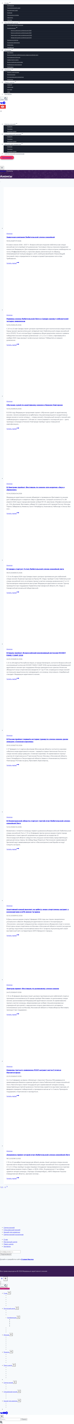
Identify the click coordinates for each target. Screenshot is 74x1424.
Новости (9, 84)
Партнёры (10, 17)
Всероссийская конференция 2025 (21, 30)
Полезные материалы (13, 42)
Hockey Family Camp (12, 59)
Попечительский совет (13, 8)
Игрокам (6, 1335)
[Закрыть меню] (0, 1282)
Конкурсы (10, 79)
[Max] (7, 103)
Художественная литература (15, 77)
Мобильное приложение (14, 64)
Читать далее (12, 263)
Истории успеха (11, 131)
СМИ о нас (10, 87)
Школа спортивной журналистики (18, 1360)
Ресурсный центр (10, 1242)
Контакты (8, 94)
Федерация (10, 5)
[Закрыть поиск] (2, 1416)
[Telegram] (4, 103)
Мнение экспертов (12, 40)
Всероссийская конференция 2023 (21, 32)
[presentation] (39, 208)
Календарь (10, 67)
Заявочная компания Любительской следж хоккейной (30, 237)
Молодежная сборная (13, 57)
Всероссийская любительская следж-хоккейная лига (22, 55)
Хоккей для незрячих (12, 1232)
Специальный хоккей (12, 1230)
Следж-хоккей (9, 1227)
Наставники (10, 47)
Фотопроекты (11, 74)
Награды (9, 20)
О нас (6, 1239)
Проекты (6, 1352)
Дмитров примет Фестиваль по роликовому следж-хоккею (32, 989)
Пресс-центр (8, 1244)
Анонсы (9, 233)
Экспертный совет (12, 10)
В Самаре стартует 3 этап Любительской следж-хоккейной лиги (35, 569)
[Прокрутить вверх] (2, 1279)
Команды (9, 126)
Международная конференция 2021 (21, 37)
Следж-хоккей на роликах (14, 154)
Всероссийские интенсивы (15, 62)
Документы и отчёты (13, 15)
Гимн (8, 92)
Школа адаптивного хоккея (15, 25)
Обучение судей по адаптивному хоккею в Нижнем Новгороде (34, 405)
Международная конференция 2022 (21, 35)
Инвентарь (10, 45)
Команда (9, 12)
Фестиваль (10, 52)
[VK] (1, 103)
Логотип (9, 89)
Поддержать (7, 157)
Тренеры (9, 129)
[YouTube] (4, 1414)
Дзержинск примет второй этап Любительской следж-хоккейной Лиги (38, 1155)
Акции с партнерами (13, 72)
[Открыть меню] (2, 168)
